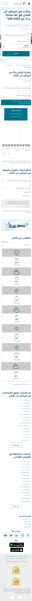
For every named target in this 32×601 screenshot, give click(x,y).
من (28, 33)
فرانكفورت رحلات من (24, 414)
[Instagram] (22, 535)
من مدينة (12, 558)
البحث (16, 53)
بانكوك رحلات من (25, 428)
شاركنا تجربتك (27, 521)
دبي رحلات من (26, 411)
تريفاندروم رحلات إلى (25, 472)
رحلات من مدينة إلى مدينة (11, 556)
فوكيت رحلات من (25, 417)
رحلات (17, 65)
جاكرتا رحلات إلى (26, 481)
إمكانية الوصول (27, 527)
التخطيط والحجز (5, 3)
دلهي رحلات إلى (26, 484)
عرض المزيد (16, 445)
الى (28, 39)
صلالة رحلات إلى (26, 490)
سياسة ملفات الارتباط (9, 591)
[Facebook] (28, 535)
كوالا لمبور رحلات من (24, 423)
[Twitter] (11, 535)
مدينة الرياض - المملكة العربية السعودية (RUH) (17, 35)
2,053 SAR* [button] (13, 19)
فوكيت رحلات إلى (25, 478)
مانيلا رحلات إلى (26, 464)
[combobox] (16, 88)
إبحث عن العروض (15, 116)
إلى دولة (26, 556)
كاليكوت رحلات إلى (25, 501)
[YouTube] (5, 535)
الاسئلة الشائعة (27, 519)
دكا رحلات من (26, 431)
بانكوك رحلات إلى (25, 475)
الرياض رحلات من (25, 403)
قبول (16, 597)
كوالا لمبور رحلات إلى (24, 487)
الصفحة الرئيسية (26, 65)
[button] (13, 25)
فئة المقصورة (27, 192)
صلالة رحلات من (26, 440)
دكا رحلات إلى (26, 495)
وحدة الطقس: (4, 242)
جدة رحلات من (26, 420)
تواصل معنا (28, 524)
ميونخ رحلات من (25, 400)
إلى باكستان (9, 65)
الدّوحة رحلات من (25, 437)
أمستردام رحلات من (25, 406)
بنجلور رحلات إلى (26, 498)
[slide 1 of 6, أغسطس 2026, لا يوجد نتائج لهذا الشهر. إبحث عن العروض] (15, 114)
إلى (30, 92)
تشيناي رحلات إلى (25, 467)
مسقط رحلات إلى (25, 461)
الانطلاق (26, 45)
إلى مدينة (21, 556)
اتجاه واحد (26, 25)
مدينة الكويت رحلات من (24, 426)
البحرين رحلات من (25, 408)
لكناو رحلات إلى (26, 470)
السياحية (28, 81)
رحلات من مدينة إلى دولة (21, 558)
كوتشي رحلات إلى (25, 492)
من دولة (7, 558)
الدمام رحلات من (25, 434)
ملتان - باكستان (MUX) (23, 41)
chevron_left (29, 114)
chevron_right (2, 114)
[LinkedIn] (17, 535)
